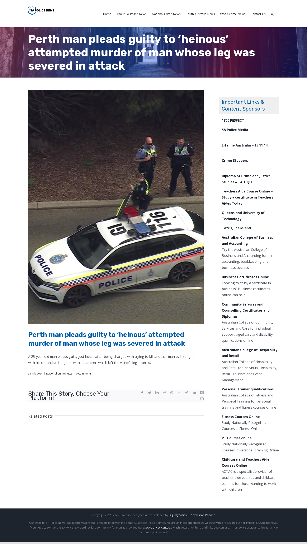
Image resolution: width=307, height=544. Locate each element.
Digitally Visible (178, 515)
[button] (272, 13)
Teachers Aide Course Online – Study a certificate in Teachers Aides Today (247, 197)
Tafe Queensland (236, 228)
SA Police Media (235, 129)
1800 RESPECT (233, 120)
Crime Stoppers (235, 160)
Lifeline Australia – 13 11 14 (245, 145)
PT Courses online (237, 438)
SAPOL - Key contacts (158, 527)
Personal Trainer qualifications (248, 389)
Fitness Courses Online (241, 416)
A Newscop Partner (202, 515)
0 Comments (84, 373)
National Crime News (59, 373)
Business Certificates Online (245, 277)
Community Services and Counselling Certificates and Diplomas (246, 310)
